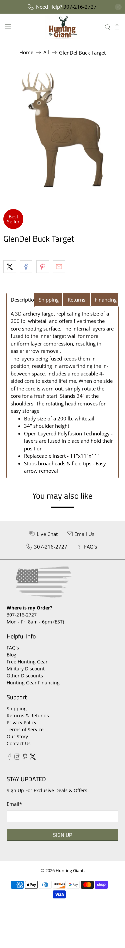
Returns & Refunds (28, 715)
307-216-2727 (80, 6)
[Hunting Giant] (62, 27)
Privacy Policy (21, 722)
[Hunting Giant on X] (33, 758)
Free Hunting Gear (27, 661)
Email (14, 804)
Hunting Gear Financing (33, 682)
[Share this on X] (9, 266)
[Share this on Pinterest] (42, 266)
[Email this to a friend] (59, 266)
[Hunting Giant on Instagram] (17, 758)
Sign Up (62, 835)
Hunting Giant (70, 870)
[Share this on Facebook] (26, 266)
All (46, 52)
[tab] (20, 300)
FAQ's (13, 647)
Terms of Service (25, 729)
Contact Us (19, 743)
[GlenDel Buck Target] (62, 130)
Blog (11, 654)
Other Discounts (25, 675)
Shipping (17, 708)
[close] (118, 7)
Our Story (17, 736)
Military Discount (26, 668)
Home (26, 52)
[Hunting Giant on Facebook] (10, 758)
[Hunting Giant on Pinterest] (25, 758)
